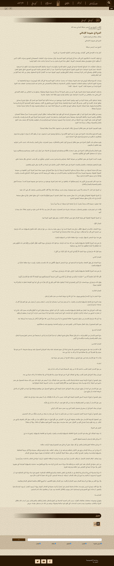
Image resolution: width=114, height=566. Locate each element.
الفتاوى (68, 544)
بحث (18, 539)
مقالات (53, 544)
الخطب (83, 544)
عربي (6, 8)
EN (10, 8)
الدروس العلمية (97, 544)
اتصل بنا (95, 562)
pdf (95, 524)
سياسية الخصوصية (92, 560)
